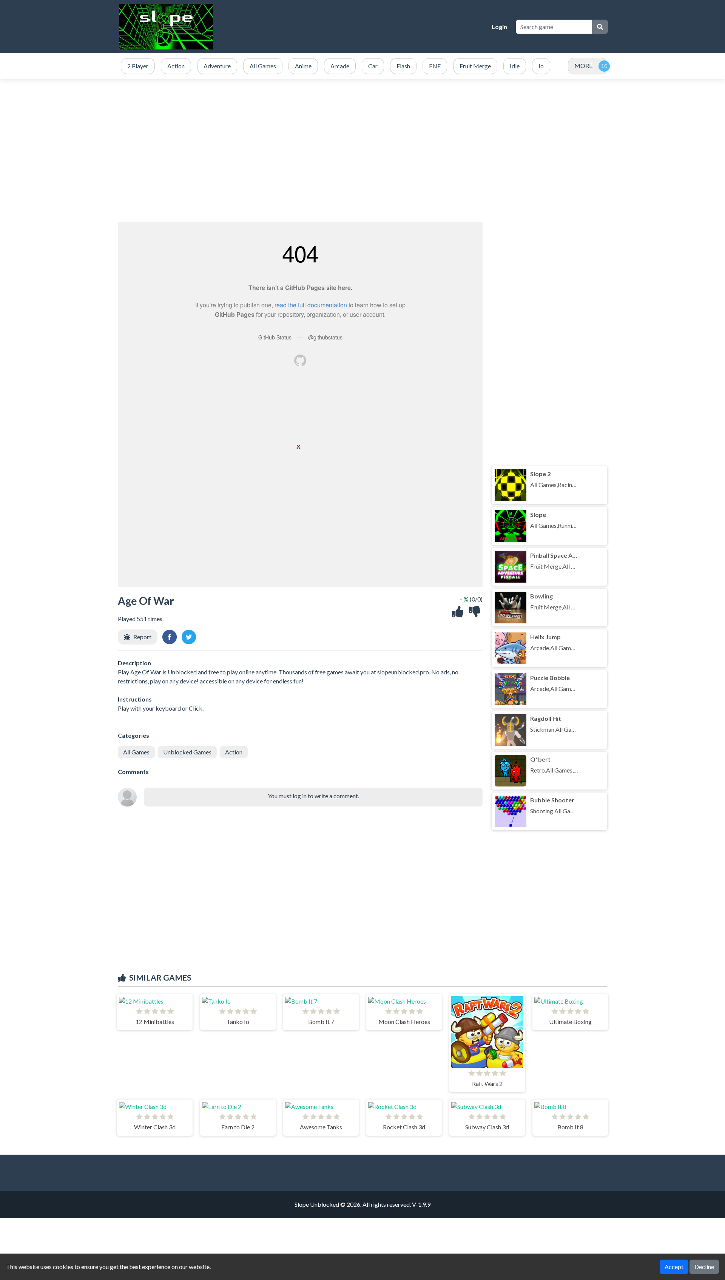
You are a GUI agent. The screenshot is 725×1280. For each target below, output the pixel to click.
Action (233, 752)
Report (142, 636)
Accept (674, 1266)
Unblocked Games (187, 752)
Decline (704, 1266)
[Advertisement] (362, 151)
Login (499, 26)
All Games (136, 752)
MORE (583, 65)
